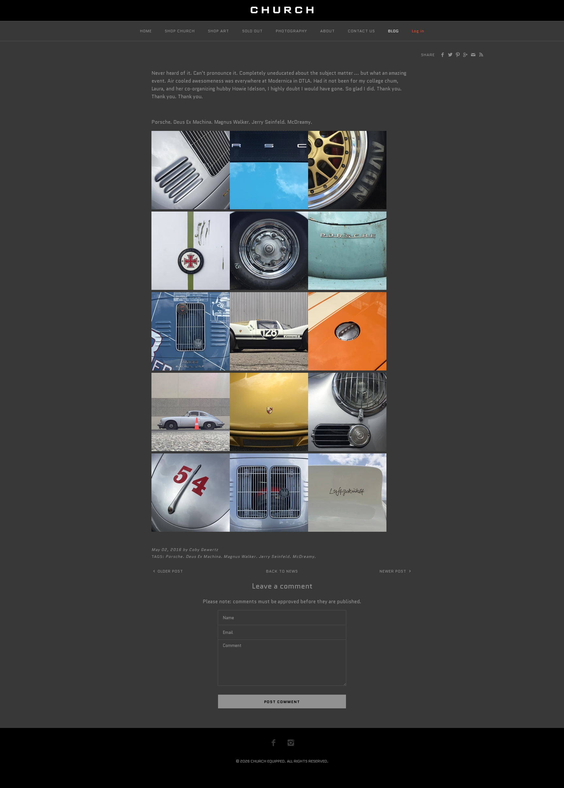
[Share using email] (473, 55)
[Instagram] (291, 743)
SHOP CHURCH (180, 31)
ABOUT (327, 31)
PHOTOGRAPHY (291, 31)
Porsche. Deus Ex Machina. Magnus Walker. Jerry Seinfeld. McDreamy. (240, 556)
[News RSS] (481, 55)
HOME (146, 31)
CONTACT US (361, 31)
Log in (418, 31)
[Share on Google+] (465, 55)
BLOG (393, 31)
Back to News (282, 571)
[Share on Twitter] (450, 55)
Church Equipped (268, 761)
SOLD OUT (252, 31)
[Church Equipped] (282, 10)
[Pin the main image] (458, 55)
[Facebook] (273, 743)
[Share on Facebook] (442, 55)
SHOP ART (218, 31)
